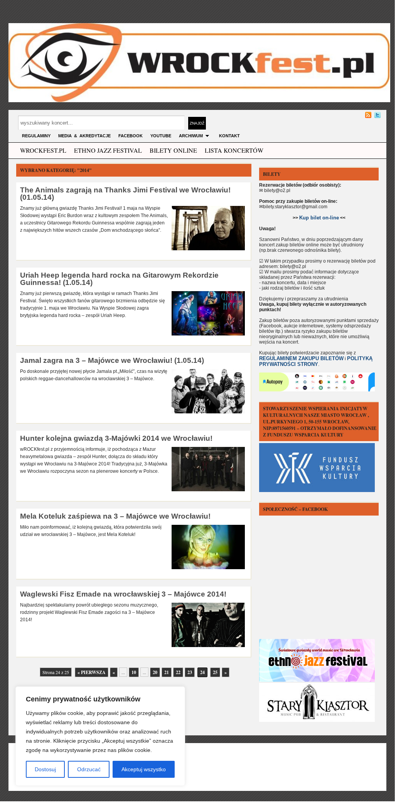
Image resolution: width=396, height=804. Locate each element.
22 (178, 672)
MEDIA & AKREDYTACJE (84, 135)
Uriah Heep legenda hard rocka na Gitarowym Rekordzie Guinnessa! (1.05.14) (119, 279)
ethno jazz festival (108, 150)
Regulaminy (36, 135)
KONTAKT (229, 135)
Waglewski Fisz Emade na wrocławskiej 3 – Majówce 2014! (123, 594)
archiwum (191, 135)
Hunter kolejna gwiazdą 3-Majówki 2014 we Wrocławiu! (116, 438)
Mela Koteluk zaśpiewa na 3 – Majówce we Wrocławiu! (115, 516)
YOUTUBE (160, 135)
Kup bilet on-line (319, 218)
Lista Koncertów (234, 150)
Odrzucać (89, 769)
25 (215, 672)
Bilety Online (173, 150)
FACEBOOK (130, 135)
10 (133, 672)
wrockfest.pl (43, 150)
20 (155, 672)
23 (189, 672)
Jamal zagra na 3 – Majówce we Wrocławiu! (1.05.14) (112, 360)
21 (166, 672)
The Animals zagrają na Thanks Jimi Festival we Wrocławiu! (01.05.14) (125, 193)
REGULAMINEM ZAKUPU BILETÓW (301, 358)
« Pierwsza (92, 672)
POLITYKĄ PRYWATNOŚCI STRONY (315, 361)
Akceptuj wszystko (143, 769)
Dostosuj (45, 769)
